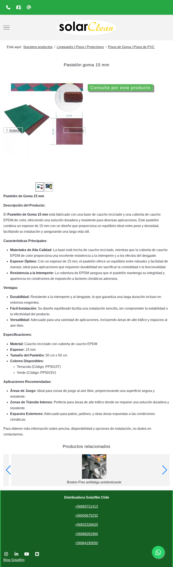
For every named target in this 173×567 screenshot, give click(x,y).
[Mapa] (18, 7)
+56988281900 (86, 534)
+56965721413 (86, 506)
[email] (28, 7)
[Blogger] (37, 554)
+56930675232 (86, 515)
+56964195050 (86, 543)
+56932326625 (86, 524)
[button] (8, 470)
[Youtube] (26, 554)
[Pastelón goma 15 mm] (44, 115)
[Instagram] (6, 554)
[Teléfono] (8, 7)
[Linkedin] (16, 554)
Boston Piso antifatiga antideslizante (86, 482)
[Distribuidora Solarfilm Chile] (86, 27)
